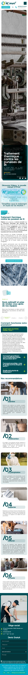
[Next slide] (26, 318)
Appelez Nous (22, 6)
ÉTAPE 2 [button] (14, 318)
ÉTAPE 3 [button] (21, 318)
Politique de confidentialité (18, 672)
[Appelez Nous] (16, 7)
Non (8, 672)
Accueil (7, 148)
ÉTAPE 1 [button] (7, 318)
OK (4, 672)
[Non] (25, 669)
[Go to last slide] (2, 318)
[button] (25, 3)
